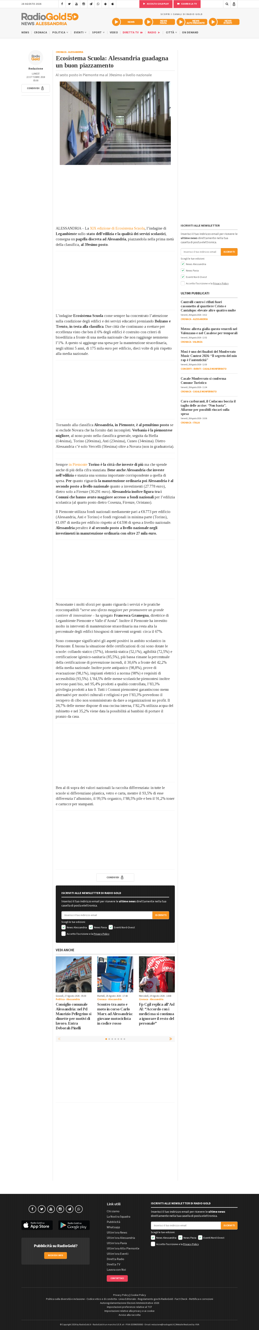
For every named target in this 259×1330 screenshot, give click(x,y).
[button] (35, 88)
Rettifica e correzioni (201, 1299)
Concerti (186, 369)
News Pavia (100, 927)
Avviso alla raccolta (129, 1315)
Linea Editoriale (127, 1299)
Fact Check (181, 1299)
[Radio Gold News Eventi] (224, 22)
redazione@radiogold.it (162, 1324)
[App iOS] (112, 4)
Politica (59, 33)
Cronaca (40, 33)
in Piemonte (78, 464)
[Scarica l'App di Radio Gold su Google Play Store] (74, 1225)
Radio (152, 33)
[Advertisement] (115, 195)
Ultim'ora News (117, 1232)
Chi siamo (113, 1211)
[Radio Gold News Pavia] (159, 22)
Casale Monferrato (215, 369)
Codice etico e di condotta (102, 1299)
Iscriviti (160, 915)
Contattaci (117, 1278)
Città (170, 33)
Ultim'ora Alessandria (121, 1238)
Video (114, 33)
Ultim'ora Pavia (117, 1243)
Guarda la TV (189, 3)
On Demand (190, 33)
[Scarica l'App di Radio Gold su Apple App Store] (37, 1225)
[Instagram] (83, 4)
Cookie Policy (138, 1295)
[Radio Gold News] (127, 22)
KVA (197, 1324)
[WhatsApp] (98, 4)
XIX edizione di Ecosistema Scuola (117, 228)
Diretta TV (131, 33)
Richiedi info (55, 1255)
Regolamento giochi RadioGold (155, 1299)
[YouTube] (76, 4)
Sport (97, 33)
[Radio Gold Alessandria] (49, 18)
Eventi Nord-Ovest (124, 927)
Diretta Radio (115, 1259)
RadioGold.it (85, 1324)
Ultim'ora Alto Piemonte (123, 1248)
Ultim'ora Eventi (117, 1254)
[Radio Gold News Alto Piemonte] (192, 22)
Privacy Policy (101, 934)
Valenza (197, 342)
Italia (196, 422)
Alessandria (75, 52)
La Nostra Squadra (118, 1217)
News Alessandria (76, 927)
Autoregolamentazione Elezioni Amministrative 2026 (129, 1303)
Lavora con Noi (116, 1270)
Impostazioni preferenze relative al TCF (129, 1307)
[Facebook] (62, 4)
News (25, 33)
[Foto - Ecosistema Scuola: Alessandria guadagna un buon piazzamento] (115, 123)
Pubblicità (113, 1222)
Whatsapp (113, 1227)
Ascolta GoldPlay (157, 3)
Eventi (79, 33)
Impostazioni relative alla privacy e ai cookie (129, 1311)
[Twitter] (69, 4)
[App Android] (105, 4)
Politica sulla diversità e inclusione (65, 1299)
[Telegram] (90, 4)
